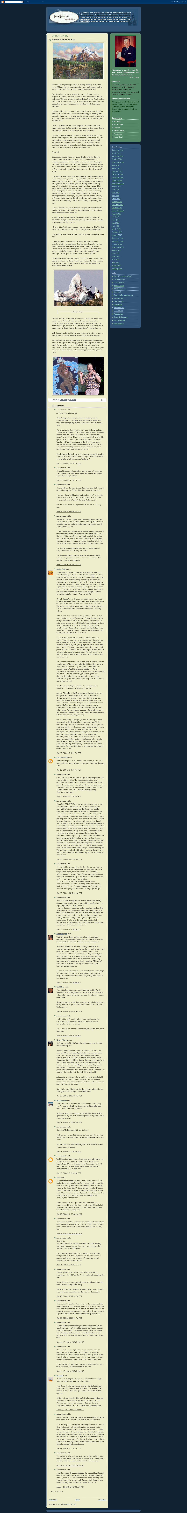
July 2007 (115, 217)
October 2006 (117, 244)
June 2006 (115, 256)
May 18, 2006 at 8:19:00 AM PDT (68, 1173)
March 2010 (116, 153)
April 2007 (115, 226)
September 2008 (118, 184)
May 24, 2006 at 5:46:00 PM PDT (68, 1265)
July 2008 (115, 190)
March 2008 (116, 199)
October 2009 (117, 159)
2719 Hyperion (119, 282)
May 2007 (115, 223)
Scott (58, 1178)
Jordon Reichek (119, 320)
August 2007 (116, 214)
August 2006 (116, 250)
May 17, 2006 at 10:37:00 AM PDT (69, 1096)
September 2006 (118, 247)
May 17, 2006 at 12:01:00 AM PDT (69, 1011)
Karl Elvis (60, 987)
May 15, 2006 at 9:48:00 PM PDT (68, 770)
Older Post (102, 1499)
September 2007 (118, 211)
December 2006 (117, 238)
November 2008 (117, 177)
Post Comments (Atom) (67, 1504)
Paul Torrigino (119, 301)
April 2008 (115, 196)
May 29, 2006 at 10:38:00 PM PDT (69, 1318)
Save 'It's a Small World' (123, 276)
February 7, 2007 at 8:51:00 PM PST (70, 1410)
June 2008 (115, 193)
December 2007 (117, 205)
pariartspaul (61, 1156)
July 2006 (115, 253)
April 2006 (115, 262)
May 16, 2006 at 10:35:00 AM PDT (69, 859)
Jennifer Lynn (61, 934)
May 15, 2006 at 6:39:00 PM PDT (68, 463)
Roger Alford (61, 1040)
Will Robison (61, 1100)
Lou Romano (118, 311)
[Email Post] (102, 400)
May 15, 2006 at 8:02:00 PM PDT (68, 565)
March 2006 (116, 265)
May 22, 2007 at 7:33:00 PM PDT (68, 1448)
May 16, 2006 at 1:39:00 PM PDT (68, 929)
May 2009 (115, 165)
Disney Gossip (119, 279)
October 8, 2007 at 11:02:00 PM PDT (70, 1465)
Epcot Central (119, 286)
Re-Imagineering (54, 27)
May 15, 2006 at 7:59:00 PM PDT (68, 512)
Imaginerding (118, 298)
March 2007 (116, 229)
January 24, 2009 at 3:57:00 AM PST (70, 1487)
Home (77, 1499)
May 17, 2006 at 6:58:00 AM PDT (68, 1035)
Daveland (117, 292)
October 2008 (117, 180)
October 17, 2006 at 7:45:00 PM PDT (70, 1371)
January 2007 (117, 235)
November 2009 (117, 156)
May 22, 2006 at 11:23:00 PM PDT (69, 1214)
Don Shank (118, 305)
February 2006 (117, 269)
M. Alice (59, 1375)
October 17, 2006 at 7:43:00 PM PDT (70, 1342)
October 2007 (117, 208)
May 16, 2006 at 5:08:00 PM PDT (68, 982)
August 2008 (116, 186)
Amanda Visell (119, 308)
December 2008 (117, 174)
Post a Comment (57, 1491)
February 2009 (117, 171)
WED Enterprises (120, 289)
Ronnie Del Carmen (121, 317)
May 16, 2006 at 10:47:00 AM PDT (69, 893)
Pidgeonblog (118, 314)
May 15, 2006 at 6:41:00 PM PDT (68, 480)
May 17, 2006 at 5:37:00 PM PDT (68, 1151)
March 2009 (116, 168)
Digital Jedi (60, 569)
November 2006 (117, 241)
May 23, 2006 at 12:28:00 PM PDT (69, 1234)
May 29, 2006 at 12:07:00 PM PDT (69, 1296)
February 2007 (117, 232)
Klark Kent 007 (62, 757)
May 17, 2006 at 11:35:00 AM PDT (69, 1122)
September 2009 (118, 162)
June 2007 (115, 220)
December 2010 (117, 150)
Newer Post (52, 1499)
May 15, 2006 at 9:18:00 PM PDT (68, 753)
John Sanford (119, 323)
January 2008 (117, 202)
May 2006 (115, 259)
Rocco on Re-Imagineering (123, 295)
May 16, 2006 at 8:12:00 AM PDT (68, 796)
